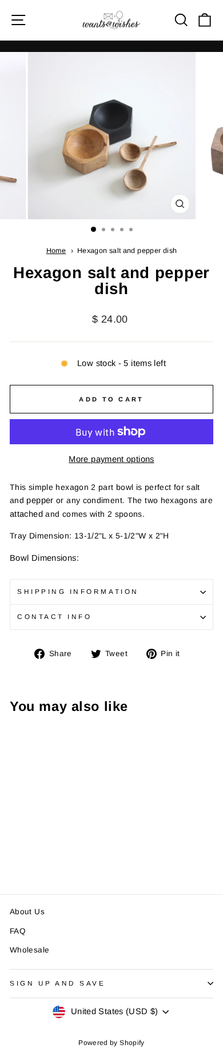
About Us (27, 911)
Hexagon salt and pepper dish (127, 251)
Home (56, 251)
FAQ (18, 931)
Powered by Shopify (111, 1043)
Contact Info (54, 616)
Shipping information (78, 591)
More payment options (111, 459)
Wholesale (29, 950)
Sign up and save (58, 983)
